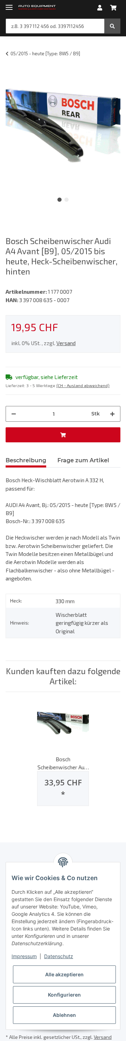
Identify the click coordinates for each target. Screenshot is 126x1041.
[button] (99, 8)
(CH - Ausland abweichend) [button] (83, 385)
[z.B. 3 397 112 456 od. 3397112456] (112, 26)
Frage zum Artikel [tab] (83, 460)
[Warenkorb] (113, 8)
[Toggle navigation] (9, 4)
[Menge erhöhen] (112, 413)
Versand (66, 343)
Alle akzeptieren (64, 974)
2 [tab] (66, 200)
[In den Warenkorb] (63, 434)
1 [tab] (59, 200)
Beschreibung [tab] (26, 460)
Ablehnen (64, 1015)
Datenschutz (58, 956)
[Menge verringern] (13, 413)
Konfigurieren (64, 995)
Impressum (24, 956)
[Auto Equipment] (37, 8)
